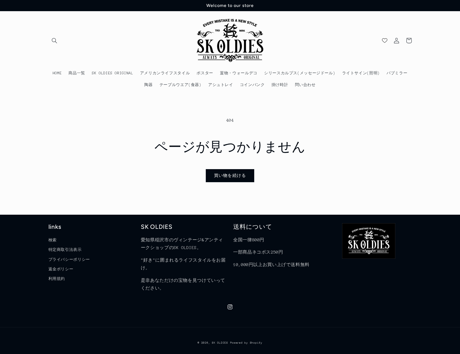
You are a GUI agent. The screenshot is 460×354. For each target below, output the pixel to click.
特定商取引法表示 (65, 249)
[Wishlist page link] (384, 40)
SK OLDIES (220, 342)
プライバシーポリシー (69, 259)
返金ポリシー (60, 269)
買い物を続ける (230, 175)
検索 (52, 240)
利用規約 (56, 278)
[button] (54, 40)
